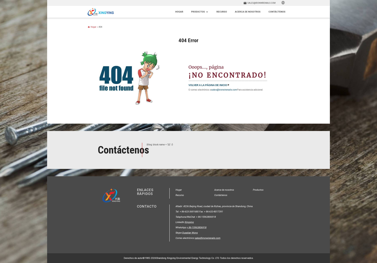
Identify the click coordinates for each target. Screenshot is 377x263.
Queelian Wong (190, 232)
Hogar (93, 27)
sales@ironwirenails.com (224, 89)
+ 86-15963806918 (196, 227)
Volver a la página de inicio (207, 85)
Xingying (189, 222)
